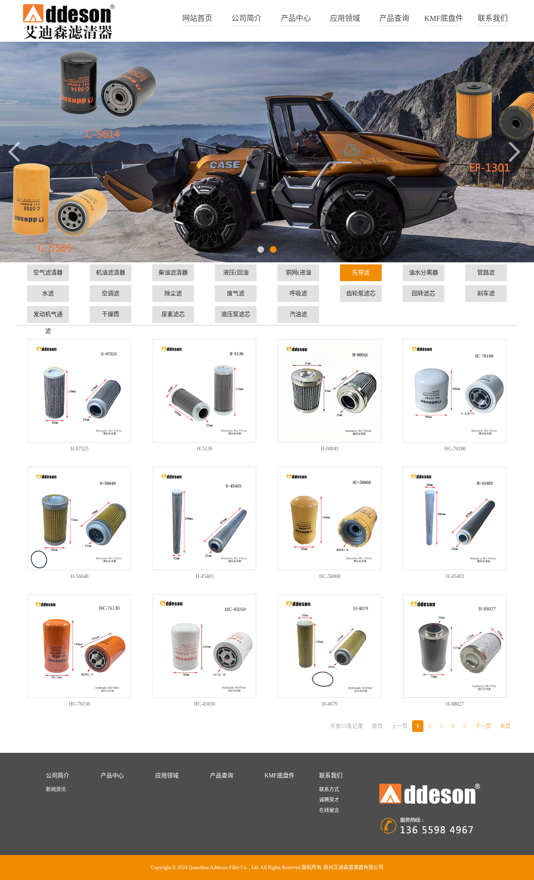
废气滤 (235, 293)
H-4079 (330, 704)
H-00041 (330, 449)
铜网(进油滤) (298, 275)
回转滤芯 (423, 293)
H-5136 (204, 449)
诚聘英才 (329, 800)
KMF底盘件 (443, 18)
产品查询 (394, 18)
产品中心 (296, 18)
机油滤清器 (110, 272)
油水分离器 (423, 272)
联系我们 (493, 18)
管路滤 (486, 272)
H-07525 (79, 449)
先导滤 (361, 272)
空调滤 (110, 293)
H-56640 (79, 576)
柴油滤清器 (173, 272)
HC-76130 (79, 704)
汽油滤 (298, 314)
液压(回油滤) (236, 275)
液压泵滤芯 (235, 314)
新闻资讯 (56, 789)
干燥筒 (110, 314)
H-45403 (205, 576)
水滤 (48, 293)
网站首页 (197, 18)
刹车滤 (486, 293)
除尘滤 (173, 293)
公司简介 (247, 18)
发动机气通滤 (48, 317)
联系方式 (329, 789)
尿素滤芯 (173, 314)
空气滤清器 (48, 272)
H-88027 (455, 704)
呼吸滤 (298, 293)
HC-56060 (329, 576)
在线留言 (329, 810)
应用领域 (345, 18)
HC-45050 (204, 704)
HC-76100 (455, 449)
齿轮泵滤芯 (360, 293)
